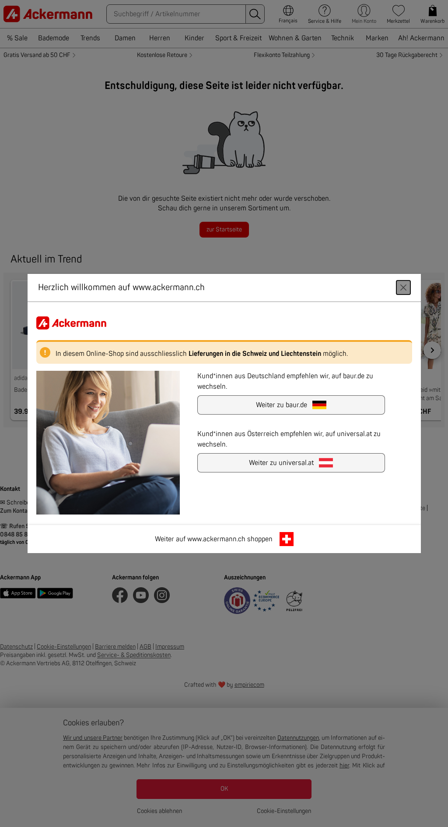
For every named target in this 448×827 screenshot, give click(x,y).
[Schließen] (403, 287)
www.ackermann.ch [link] (216, 539)
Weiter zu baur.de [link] (281, 404)
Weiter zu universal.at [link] (281, 462)
